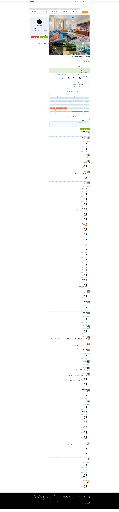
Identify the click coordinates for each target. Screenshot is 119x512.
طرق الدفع (57, 499)
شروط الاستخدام (49, 497)
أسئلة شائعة (50, 498)
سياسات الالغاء (61, 91)
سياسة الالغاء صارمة (74, 86)
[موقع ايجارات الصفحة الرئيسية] (32, 1)
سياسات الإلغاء (56, 498)
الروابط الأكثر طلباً (85, 9)
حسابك (65, 9)
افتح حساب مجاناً (49, 496)
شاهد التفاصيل (87, 503)
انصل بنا (34, 9)
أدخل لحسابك (50, 501)
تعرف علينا (44, 9)
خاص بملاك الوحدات (54, 9)
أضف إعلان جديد (56, 497)
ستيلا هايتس (85, 57)
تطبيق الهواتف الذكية (56, 501)
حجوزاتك (75, 9)
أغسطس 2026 (69, 94)
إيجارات (93, 509)
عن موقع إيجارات (56, 496)
